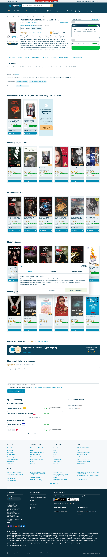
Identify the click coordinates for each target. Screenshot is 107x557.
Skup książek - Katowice (60, 537)
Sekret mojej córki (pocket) (14, 472)
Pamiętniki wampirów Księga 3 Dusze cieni (43, 96)
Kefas (31, 450)
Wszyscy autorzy (11, 512)
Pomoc (32, 500)
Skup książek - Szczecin (24, 535)
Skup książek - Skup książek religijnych (41, 543)
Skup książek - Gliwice (87, 537)
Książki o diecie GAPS (82, 450)
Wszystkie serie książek (13, 516)
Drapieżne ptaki (28, 167)
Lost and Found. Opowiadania (90, 168)
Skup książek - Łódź (24, 537)
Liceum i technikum (58, 448)
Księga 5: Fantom (59, 167)
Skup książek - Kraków (47, 537)
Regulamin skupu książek (13, 508)
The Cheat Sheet (11, 480)
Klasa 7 (55, 457)
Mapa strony (10, 511)
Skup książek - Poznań (87, 535)
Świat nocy (10, 167)
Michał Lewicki (11, 454)
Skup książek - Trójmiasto (80, 533)
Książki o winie (80, 456)
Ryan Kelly (10, 448)
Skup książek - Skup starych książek (61, 543)
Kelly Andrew (10, 461)
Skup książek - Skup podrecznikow (29, 540)
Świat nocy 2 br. (74, 167)
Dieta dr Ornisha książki (83, 447)
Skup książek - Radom (75, 535)
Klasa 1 (55, 450)
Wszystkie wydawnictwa (13, 513)
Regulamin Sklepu (11, 506)
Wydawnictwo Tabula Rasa (37, 448)
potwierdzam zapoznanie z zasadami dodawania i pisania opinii (47, 387)
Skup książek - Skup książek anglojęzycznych (19, 543)
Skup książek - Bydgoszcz (65, 538)
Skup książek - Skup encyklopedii (46, 540)
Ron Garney (10, 452)
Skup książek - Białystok (79, 538)
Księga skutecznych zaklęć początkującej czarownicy (60, 480)
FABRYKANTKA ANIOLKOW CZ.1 (74, 317)
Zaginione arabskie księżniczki (60, 317)
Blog (8, 522)
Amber (17, 74)
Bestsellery (10, 520)
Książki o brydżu (81, 463)
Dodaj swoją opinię (16, 391)
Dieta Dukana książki (82, 454)
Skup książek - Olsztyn (13, 540)
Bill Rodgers (10, 463)
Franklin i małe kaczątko (83, 479)
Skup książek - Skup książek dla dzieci (85, 540)
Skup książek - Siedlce (51, 535)
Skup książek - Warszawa (54, 533)
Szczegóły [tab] (53, 271)
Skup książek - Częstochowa (38, 538)
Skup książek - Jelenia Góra (74, 537)
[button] (14, 499)
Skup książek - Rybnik (63, 535)
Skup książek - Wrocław (26, 533)
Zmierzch (10, 316)
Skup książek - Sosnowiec (38, 535)
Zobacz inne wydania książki (27, 25)
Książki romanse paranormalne (38, 81)
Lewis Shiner (10, 450)
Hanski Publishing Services (37, 452)
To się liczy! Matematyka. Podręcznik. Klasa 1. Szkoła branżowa (88, 472)
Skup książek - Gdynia (13, 538)
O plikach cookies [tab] (77, 271)
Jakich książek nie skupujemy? (38, 497)
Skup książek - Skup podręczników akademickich (20, 542)
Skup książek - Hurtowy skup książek (16, 545)
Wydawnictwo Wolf (35, 457)
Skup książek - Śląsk (12, 535)
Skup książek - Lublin (35, 537)
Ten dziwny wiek (11, 478)
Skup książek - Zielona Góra (40, 533)
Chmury (32, 461)
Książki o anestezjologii (83, 459)
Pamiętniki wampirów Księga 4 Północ (29, 218)
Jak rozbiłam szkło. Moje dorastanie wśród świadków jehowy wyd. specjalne (88, 476)
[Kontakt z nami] (8, 1)
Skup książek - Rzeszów (13, 533)
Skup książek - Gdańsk (25, 538)
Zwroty (79, 1)
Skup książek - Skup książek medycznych (74, 542)
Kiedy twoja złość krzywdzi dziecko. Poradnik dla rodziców (61, 476)
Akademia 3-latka (58, 472)
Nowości (32, 507)
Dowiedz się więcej (28, 352)
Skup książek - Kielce (91, 538)
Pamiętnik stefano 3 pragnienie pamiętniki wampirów (44, 218)
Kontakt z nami (13, 1)
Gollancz (32, 463)
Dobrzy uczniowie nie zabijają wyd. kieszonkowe (15, 475)
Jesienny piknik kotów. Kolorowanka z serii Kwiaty (45, 318)
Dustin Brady (10, 457)
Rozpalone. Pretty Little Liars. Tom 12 (92, 268)
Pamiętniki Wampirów (22, 85)
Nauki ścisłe (56, 463)
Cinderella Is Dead (35, 477)
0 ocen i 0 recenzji (35, 33)
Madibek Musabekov (12, 459)
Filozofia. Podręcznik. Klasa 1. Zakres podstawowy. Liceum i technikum (38, 474)
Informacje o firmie (12, 505)
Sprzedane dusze (90, 217)
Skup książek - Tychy (67, 533)
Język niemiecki (57, 461)
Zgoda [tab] (30, 271)
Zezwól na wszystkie (76, 290)
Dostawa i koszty (86, 1)
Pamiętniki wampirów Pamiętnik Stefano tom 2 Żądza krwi (61, 218)
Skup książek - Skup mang (40, 542)
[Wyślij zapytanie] (51, 5)
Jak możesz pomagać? (36, 499)
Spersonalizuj (52, 290)
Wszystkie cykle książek (13, 518)
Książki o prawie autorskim (83, 461)
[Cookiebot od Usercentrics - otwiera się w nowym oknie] (80, 266)
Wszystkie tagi (11, 515)
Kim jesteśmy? (11, 503)
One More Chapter (35, 454)
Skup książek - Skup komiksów (55, 542)
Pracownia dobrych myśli (36, 459)
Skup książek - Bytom (52, 538)
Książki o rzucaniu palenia (83, 452)
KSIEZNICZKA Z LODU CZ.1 (30, 316)
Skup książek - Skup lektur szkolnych (65, 540)
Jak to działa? (95, 1)
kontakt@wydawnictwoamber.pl (58, 77)
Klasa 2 (55, 454)
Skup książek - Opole (12, 537)
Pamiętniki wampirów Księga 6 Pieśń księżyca (14, 218)
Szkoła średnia (57, 459)
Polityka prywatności (12, 509)
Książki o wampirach (22, 81)
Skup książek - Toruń (92, 533)
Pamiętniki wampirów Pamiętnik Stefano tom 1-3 (77, 218)
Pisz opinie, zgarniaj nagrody (14, 519)
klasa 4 (55, 452)
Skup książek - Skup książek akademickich (82, 543)
